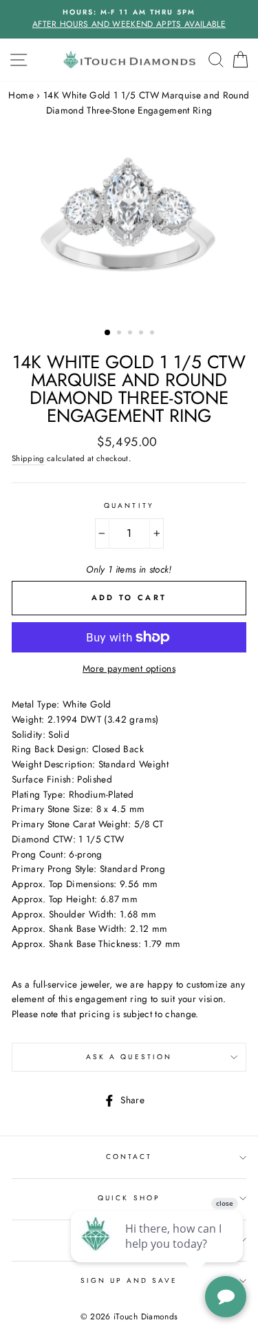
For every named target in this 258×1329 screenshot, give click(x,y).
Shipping (28, 458)
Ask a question (129, 1057)
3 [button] (131, 333)
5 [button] (153, 333)
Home (20, 95)
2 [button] (120, 333)
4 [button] (142, 333)
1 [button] (108, 333)
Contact (129, 1156)
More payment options (129, 668)
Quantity (128, 505)
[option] (129, 19)
